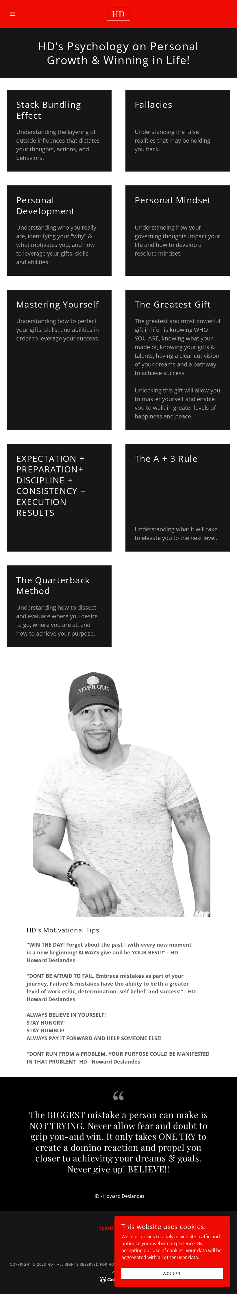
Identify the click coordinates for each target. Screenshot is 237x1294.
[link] (118, 15)
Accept (172, 1273)
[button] (23, 14)
